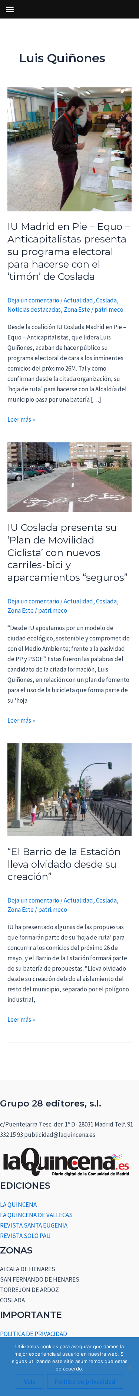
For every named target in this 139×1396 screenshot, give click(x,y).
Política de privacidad (85, 1381)
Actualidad (78, 300)
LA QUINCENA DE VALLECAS (36, 1215)
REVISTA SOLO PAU (25, 1236)
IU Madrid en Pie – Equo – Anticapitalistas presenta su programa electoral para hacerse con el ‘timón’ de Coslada (68, 251)
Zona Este (77, 309)
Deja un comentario (33, 300)
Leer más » (21, 419)
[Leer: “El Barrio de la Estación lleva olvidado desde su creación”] (69, 789)
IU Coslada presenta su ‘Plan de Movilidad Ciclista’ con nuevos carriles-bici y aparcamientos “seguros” (67, 552)
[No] (129, 1366)
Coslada (106, 300)
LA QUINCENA (18, 1205)
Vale (30, 1381)
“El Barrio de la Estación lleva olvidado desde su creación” (64, 864)
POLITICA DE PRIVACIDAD (33, 1334)
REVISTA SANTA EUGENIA (33, 1225)
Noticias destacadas (34, 309)
